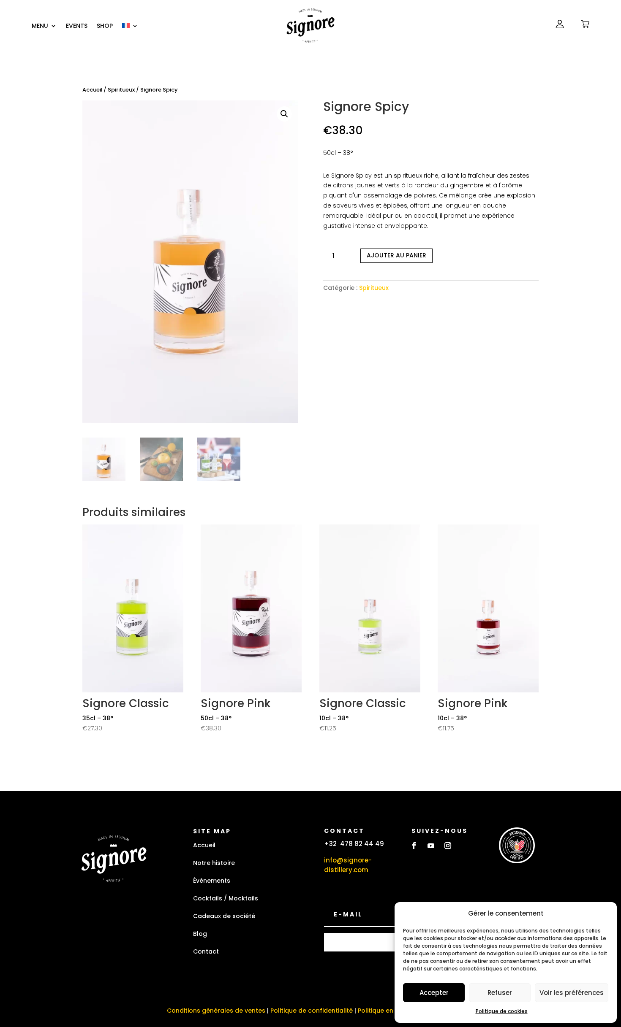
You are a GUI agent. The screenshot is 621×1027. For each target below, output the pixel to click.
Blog (200, 934)
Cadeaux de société (224, 916)
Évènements (211, 880)
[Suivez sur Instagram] (448, 845)
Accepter (434, 992)
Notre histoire (214, 863)
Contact (206, 951)
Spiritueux (121, 90)
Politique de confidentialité (311, 1010)
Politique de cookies (502, 1011)
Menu (40, 26)
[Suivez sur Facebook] (414, 845)
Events (76, 26)
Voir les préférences (571, 992)
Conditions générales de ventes (216, 1010)
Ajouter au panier (396, 255)
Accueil (92, 90)
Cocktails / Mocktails (225, 898)
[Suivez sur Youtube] (431, 845)
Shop (105, 26)
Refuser (500, 992)
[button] (284, 114)
